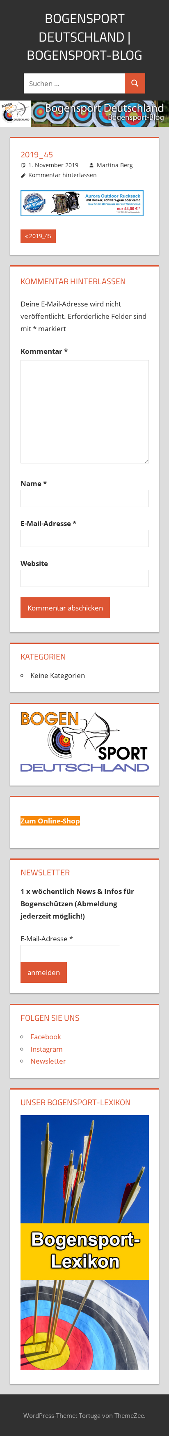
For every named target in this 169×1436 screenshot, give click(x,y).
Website (34, 563)
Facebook (45, 1036)
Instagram (46, 1049)
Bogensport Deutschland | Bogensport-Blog (84, 36)
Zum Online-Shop (50, 821)
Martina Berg (115, 165)
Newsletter (48, 1061)
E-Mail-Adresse (48, 523)
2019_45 (42, 237)
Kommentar (44, 351)
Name (34, 483)
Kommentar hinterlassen (62, 175)
